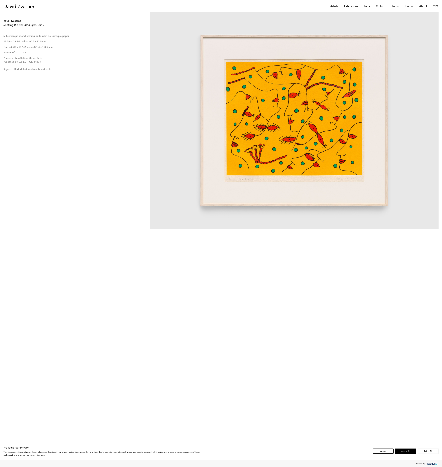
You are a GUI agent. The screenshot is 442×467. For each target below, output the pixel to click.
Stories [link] (395, 6)
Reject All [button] (428, 451)
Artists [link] (334, 6)
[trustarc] (431, 463)
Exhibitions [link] (351, 6)
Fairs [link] (367, 6)
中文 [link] (436, 6)
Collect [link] (380, 6)
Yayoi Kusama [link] (12, 21)
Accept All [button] (405, 451)
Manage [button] (383, 451)
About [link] (423, 6)
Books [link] (409, 6)
